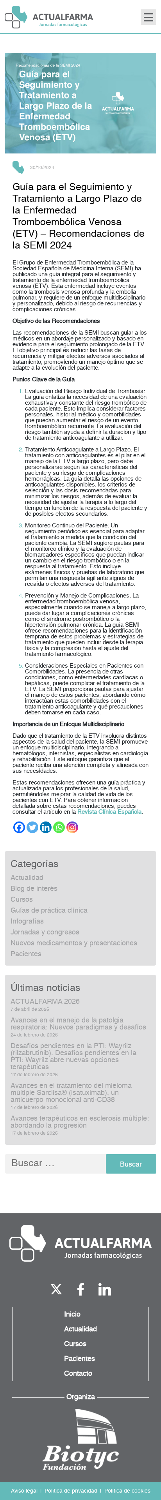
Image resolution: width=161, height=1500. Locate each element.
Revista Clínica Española (109, 812)
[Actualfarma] (80, 1243)
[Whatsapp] (59, 827)
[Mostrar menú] (148, 17)
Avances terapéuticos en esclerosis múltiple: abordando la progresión (80, 1122)
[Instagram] (72, 827)
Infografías (27, 921)
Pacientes (26, 954)
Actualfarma (49, 17)
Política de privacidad (71, 1491)
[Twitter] (32, 827)
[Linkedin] (46, 827)
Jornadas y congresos (45, 932)
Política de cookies (127, 1491)
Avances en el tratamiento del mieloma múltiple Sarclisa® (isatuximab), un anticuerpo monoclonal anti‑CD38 (71, 1092)
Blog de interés (34, 888)
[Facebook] (19, 827)
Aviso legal (24, 1491)
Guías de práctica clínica (49, 910)
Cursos (22, 899)
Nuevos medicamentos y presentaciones (74, 943)
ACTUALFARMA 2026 (45, 1001)
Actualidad (27, 877)
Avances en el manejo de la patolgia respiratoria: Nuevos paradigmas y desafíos (78, 1024)
